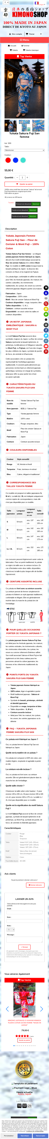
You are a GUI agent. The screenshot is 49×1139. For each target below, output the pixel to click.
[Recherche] (46, 303)
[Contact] (46, 298)
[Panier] (46, 287)
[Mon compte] (46, 293)
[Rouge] (8, 160)
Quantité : (9, 177)
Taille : (7, 147)
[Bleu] (16, 160)
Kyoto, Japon (24, 1093)
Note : (9, 926)
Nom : (9, 917)
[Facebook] (46, 330)
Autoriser (36, 204)
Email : (9, 909)
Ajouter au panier (24, 1040)
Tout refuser (25, 1136)
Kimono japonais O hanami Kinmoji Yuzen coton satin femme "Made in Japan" (24, 1022)
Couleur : (8, 155)
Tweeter (11, 203)
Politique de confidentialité (35, 1131)
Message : (11, 935)
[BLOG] (46, 325)
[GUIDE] (46, 319)
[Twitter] (46, 335)
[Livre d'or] (46, 309)
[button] (41, 126)
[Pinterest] (46, 351)
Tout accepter (40, 1136)
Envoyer (25, 947)
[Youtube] (46, 346)
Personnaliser (9, 1136)
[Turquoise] (23, 160)
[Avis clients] (46, 314)
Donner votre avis (36, 885)
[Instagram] (46, 341)
